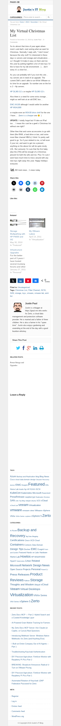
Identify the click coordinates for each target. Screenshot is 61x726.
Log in (14, 701)
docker (12, 485)
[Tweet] (13, 281)
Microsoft (36, 493)
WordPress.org (18, 716)
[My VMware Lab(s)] (37, 222)
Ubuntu (33, 501)
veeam (23, 505)
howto (21, 489)
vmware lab (39, 293)
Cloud (37, 540)
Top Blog (22, 501)
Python (27, 581)
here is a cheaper (26, 115)
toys (24, 293)
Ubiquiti (28, 501)
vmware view (28, 510)
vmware (30, 293)
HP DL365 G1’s (16, 92)
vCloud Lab (14, 505)
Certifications (17, 540)
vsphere (28, 516)
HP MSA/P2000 (38, 557)
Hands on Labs (33, 552)
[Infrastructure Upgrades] (19, 261)
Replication (39, 497)
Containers (17, 544)
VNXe (12, 516)
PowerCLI (44, 569)
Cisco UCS (29, 540)
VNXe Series (20, 516)
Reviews (47, 497)
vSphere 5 (36, 516)
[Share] (21, 281)
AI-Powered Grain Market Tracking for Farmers (31, 623)
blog (37, 476)
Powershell (46, 493)
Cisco (12, 479)
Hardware (43, 552)
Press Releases (20, 574)
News (46, 565)
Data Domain (37, 545)
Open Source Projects (20, 569)
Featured (36, 484)
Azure (13, 476)
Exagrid (25, 485)
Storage (36, 580)
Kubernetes (26, 493)
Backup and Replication (26, 477)
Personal (36, 569)
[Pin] (28, 281)
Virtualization (35, 505)
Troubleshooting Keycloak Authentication (28, 652)
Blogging (35, 536)
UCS (38, 501)
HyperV (13, 561)
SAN (12, 293)
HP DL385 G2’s (38, 92)
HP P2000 (31, 489)
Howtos (25, 556)
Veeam (15, 589)
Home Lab (14, 489)
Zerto (46, 516)
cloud (17, 480)
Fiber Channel (34, 290)
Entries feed (17, 706)
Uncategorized (24, 287)
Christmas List (21, 290)
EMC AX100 (15, 104)
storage (18, 293)
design (33, 480)
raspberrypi (30, 497)
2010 (27, 22)
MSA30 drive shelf (33, 113)
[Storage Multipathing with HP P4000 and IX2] (18, 222)
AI (10, 530)
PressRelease (17, 497)
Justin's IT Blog (37, 723)
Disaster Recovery (42, 479)
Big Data (29, 536)
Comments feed (18, 711)
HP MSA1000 (15, 107)
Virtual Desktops (30, 589)
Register (15, 696)
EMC (18, 484)
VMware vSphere (42, 510)
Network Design (32, 565)
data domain (25, 480)
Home (22, 22)
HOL (47, 485)
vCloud (44, 500)
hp (25, 489)
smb (16, 501)
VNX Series (14, 602)
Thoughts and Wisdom (22, 584)
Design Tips (16, 549)
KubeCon (15, 492)
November (34, 22)
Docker (27, 549)
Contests (28, 545)
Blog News (44, 476)
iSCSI (43, 290)
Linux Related (32, 561)
